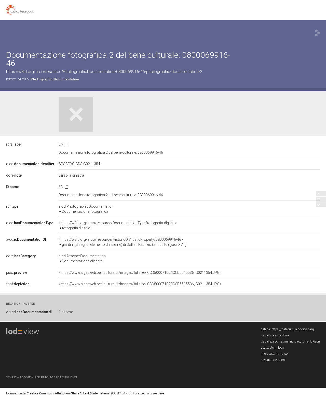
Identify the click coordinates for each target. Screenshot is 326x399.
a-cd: (30, 164)
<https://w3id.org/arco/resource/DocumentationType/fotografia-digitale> (118, 225)
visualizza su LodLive (275, 335)
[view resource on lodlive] (317, 33)
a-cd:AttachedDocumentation (82, 258)
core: (14, 175)
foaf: (18, 284)
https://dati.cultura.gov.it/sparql (293, 329)
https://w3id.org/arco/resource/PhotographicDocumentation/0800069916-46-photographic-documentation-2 (104, 71)
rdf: (12, 206)
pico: (16, 272)
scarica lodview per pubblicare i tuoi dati (41, 377)
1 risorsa (66, 312)
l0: (12, 187)
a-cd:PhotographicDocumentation (86, 208)
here (161, 393)
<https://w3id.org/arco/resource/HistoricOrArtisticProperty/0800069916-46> (122, 242)
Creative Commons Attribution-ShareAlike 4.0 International (68, 393)
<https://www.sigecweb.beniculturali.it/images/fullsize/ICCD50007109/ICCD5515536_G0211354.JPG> (140, 272)
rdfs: (14, 144)
